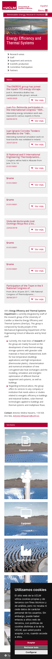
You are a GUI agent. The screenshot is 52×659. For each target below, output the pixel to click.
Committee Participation (21, 67)
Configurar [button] (31, 652)
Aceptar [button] (31, 642)
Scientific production (19, 64)
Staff (11, 57)
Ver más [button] (39, 100)
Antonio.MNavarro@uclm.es (26, 416)
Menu (41, 10)
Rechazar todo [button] (31, 647)
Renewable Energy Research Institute (26, 14)
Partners (13, 70)
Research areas (16, 54)
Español (44, 5)
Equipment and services (20, 60)
